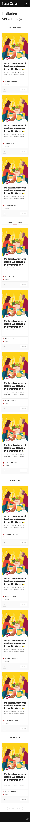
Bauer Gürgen (10, 3)
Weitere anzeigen (15, 808)
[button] (26, 3)
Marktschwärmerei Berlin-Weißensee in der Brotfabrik (15, 66)
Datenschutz (12, 819)
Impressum (18, 819)
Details (24, 89)
